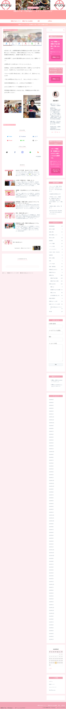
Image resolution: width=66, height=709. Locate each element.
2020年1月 (51, 604)
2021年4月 (51, 572)
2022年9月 (51, 523)
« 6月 (50, 668)
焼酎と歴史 (55, 231)
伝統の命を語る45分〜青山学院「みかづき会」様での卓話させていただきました (55, 212)
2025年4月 (51, 440)
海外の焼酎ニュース (55, 234)
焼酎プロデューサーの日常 (55, 304)
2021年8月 (51, 561)
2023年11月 (51, 483)
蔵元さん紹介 (55, 237)
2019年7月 (51, 622)
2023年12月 (51, 480)
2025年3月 (51, 442)
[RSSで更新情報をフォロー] (38, 152)
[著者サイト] (7, 152)
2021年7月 (51, 564)
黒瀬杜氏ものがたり (55, 269)
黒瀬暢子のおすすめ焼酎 (56, 289)
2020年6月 (51, 590)
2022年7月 (51, 529)
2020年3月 (51, 598)
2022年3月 (51, 541)
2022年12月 (51, 515)
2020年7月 (51, 587)
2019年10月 (51, 613)
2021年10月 (51, 555)
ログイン (51, 681)
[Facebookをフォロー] (14, 152)
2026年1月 (51, 414)
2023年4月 (51, 503)
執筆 (55, 260)
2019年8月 (51, 619)
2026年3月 (51, 408)
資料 (59, 705)
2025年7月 (51, 431)
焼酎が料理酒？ (55, 298)
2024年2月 (51, 474)
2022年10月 (51, 520)
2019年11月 (51, 610)
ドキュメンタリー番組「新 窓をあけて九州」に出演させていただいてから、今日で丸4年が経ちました (55, 189)
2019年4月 (51, 630)
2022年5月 (51, 535)
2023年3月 (51, 506)
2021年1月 (51, 581)
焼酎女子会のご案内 (56, 281)
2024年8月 (51, 457)
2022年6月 (51, 532)
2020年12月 (51, 584)
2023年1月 (51, 512)
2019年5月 (51, 627)
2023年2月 (51, 509)
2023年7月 (51, 494)
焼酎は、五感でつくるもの (56, 380)
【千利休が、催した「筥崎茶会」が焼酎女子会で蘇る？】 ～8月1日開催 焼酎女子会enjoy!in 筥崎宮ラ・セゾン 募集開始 (55, 200)
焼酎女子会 (55, 275)
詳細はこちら (56, 57)
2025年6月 (51, 434)
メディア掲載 (55, 243)
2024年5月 (51, 466)
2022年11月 (51, 518)
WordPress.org (52, 690)
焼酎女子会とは (55, 272)
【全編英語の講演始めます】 (55, 193)
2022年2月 (51, 544)
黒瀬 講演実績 (55, 266)
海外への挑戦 (55, 257)
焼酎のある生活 (55, 283)
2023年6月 (51, 497)
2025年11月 (51, 419)
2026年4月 (51, 405)
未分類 (55, 311)
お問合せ (63, 705)
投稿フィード (52, 684)
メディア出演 (55, 263)
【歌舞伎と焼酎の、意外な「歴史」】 (55, 207)
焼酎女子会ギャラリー (42, 705)
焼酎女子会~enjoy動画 (52, 705)
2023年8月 (51, 492)
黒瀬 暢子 (56, 100)
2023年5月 (51, 500)
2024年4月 (51, 468)
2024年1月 (51, 477)
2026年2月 (51, 411)
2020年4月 (51, 596)
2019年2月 (51, 636)
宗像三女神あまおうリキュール (9, 124)
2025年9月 (51, 425)
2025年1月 (51, 448)
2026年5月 (51, 402)
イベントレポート (55, 249)
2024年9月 (51, 454)
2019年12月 (51, 607)
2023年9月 (51, 489)
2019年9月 (51, 616)
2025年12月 (51, 416)
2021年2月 (51, 578)
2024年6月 (51, 463)
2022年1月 (51, 546)
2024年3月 (51, 471)
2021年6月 (51, 567)
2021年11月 (51, 552)
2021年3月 (51, 575)
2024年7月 (51, 460)
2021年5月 (51, 569)
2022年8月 (51, 526)
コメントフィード (52, 687)
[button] (64, 30)
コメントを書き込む (22, 266)
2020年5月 (51, 593)
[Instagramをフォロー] (22, 152)
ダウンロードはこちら (56, 170)
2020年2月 (51, 601)
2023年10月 (51, 486)
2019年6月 (51, 624)
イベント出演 (55, 246)
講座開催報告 (55, 226)
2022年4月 (51, 538)
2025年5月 (51, 437)
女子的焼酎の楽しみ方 (56, 295)
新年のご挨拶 (55, 229)
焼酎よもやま (56, 292)
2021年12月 (51, 549)
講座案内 (55, 240)
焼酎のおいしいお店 (55, 301)
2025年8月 (51, 428)
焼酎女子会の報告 (56, 278)
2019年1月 (51, 639)
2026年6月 (51, 399)
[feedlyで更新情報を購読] (30, 152)
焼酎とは (56, 286)
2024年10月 (51, 451)
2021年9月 (51, 558)
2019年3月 (51, 633)
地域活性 (55, 255)
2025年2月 (51, 445)
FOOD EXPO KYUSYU (55, 252)
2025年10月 (51, 422)
